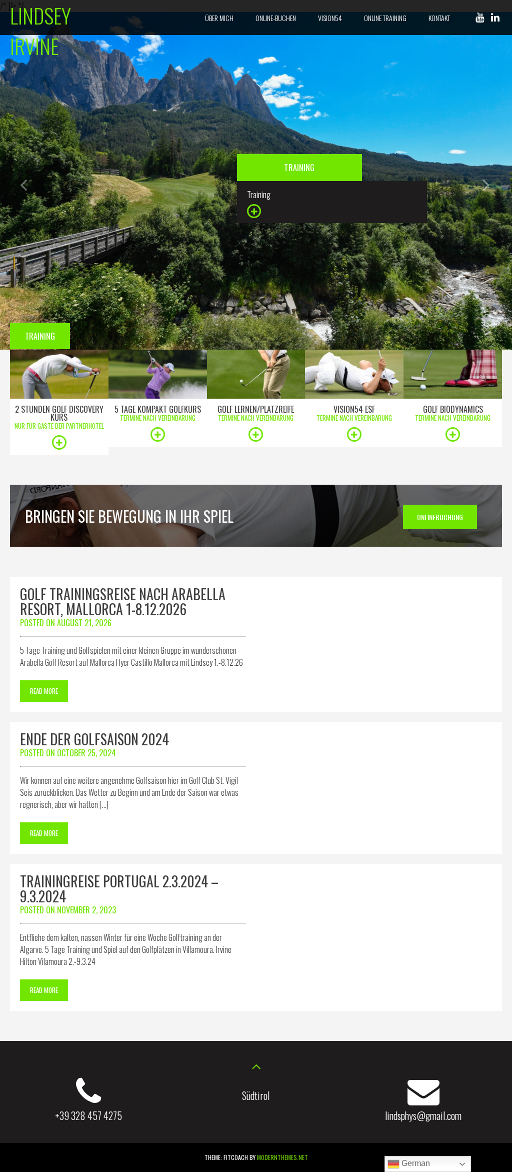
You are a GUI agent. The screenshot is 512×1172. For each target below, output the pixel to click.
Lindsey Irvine (40, 30)
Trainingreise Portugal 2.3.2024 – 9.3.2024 (119, 888)
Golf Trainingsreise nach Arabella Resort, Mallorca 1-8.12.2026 (123, 601)
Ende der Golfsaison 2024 (94, 739)
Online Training (385, 18)
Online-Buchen (276, 18)
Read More (44, 691)
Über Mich (219, 18)
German (415, 1163)
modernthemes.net (282, 1157)
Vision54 (330, 18)
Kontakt (439, 18)
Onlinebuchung (440, 517)
